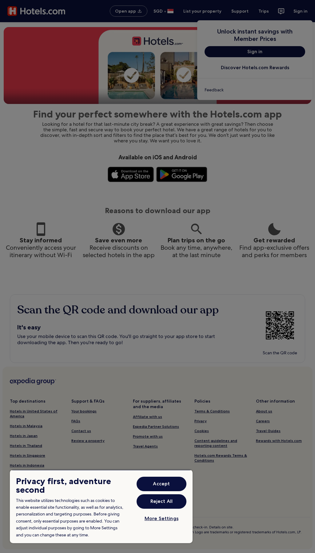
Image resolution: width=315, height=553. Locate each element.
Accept (161, 484)
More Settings (161, 518)
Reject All (161, 501)
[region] (101, 506)
